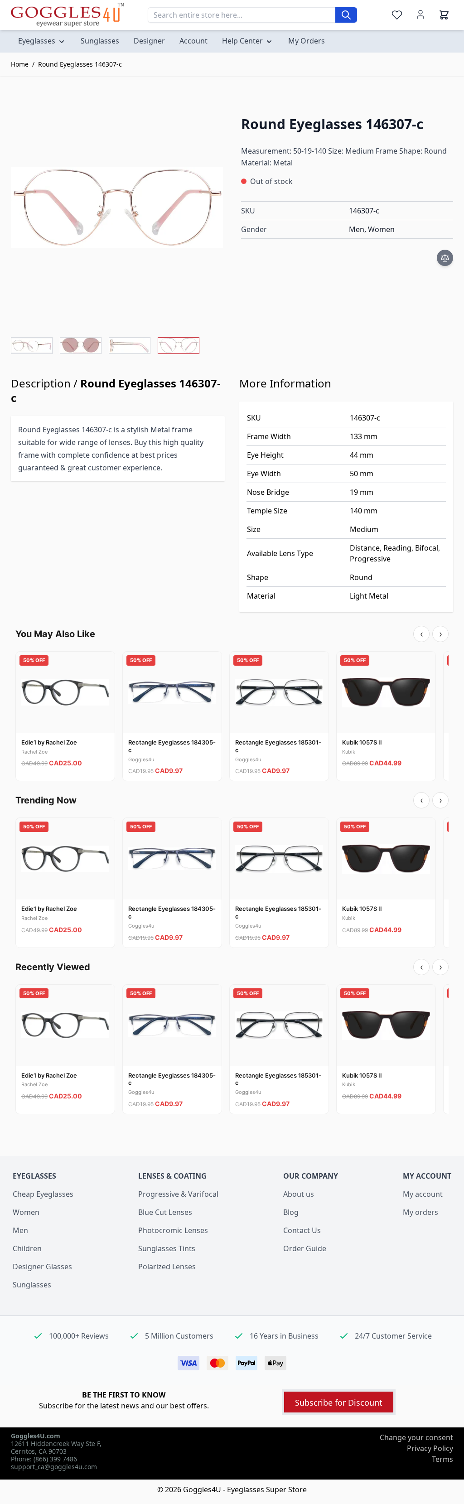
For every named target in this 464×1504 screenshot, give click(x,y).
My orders (420, 1212)
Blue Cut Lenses (165, 1212)
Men (20, 1230)
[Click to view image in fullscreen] (117, 208)
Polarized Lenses (167, 1267)
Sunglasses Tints (166, 1248)
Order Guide (304, 1248)
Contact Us (302, 1230)
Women (26, 1212)
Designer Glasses (42, 1267)
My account (423, 1194)
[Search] (346, 15)
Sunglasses (32, 1285)
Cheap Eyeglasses (43, 1194)
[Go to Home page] (67, 15)
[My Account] (420, 14)
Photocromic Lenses (173, 1230)
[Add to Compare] (445, 258)
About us (298, 1194)
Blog (291, 1212)
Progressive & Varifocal (178, 1194)
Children (27, 1248)
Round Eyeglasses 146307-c (80, 64)
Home (20, 64)
